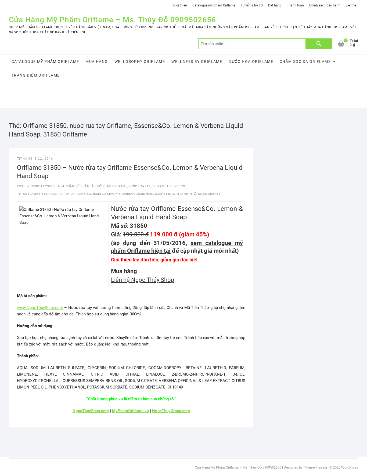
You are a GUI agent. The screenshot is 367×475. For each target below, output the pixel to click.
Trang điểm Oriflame (36, 75)
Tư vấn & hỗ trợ (252, 5)
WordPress (349, 467)
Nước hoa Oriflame (251, 61)
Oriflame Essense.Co (168, 186)
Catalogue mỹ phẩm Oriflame (213, 5)
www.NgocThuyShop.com (40, 307)
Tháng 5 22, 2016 (36, 158)
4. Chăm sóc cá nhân (79, 186)
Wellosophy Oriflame (139, 61)
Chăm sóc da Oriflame (305, 61)
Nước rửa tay (139, 186)
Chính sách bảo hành (324, 5)
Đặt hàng (275, 5)
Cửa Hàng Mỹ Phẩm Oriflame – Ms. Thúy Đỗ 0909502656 (112, 19)
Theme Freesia (315, 467)
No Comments (209, 194)
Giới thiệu (180, 5)
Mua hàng (96, 61)
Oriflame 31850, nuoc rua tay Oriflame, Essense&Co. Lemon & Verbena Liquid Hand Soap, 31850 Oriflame (105, 194)
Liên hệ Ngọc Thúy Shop (142, 279)
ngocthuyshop (42, 186)
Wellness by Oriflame (196, 61)
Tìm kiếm (318, 43)
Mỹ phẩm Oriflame (112, 186)
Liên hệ (351, 5)
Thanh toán (295, 5)
